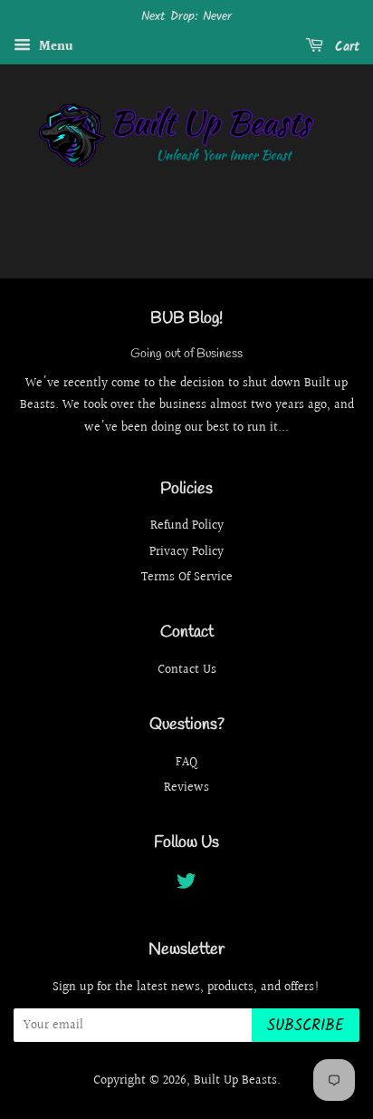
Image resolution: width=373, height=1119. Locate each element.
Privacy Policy (186, 551)
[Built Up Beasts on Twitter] (186, 884)
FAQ (186, 762)
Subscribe (305, 1026)
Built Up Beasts (235, 1080)
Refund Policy (187, 525)
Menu (54, 47)
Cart (344, 47)
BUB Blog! (186, 318)
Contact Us (187, 669)
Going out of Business (186, 354)
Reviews (186, 787)
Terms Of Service (187, 577)
